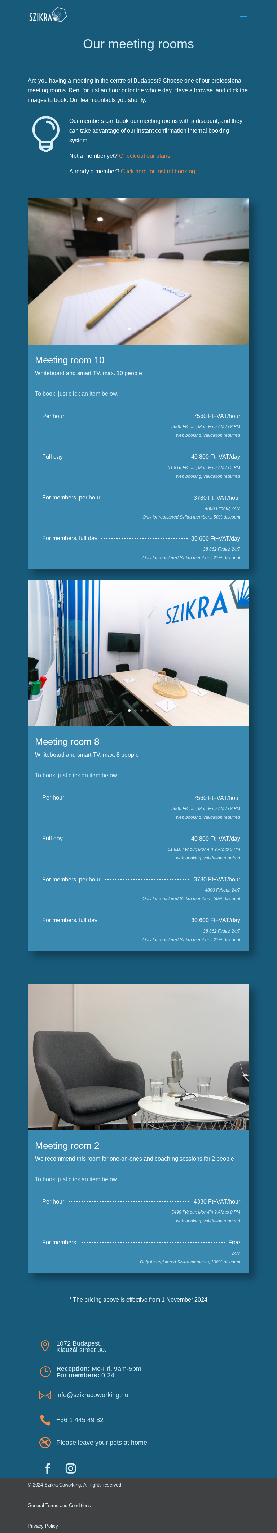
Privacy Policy (43, 1526)
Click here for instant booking (158, 171)
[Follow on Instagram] (71, 1468)
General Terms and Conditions (59, 1505)
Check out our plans (144, 156)
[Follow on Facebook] (48, 1468)
